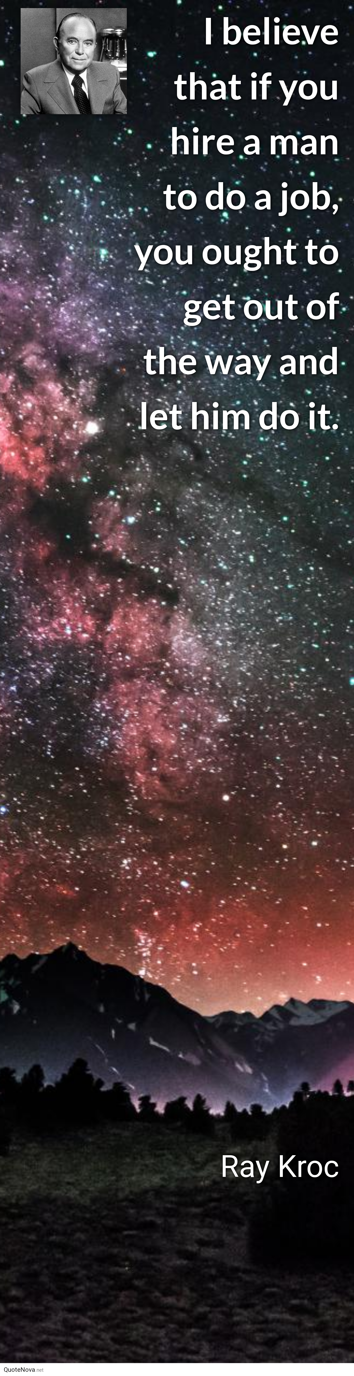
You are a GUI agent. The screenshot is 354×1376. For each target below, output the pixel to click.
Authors (214, 1369)
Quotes (248, 1369)
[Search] (326, 1369)
